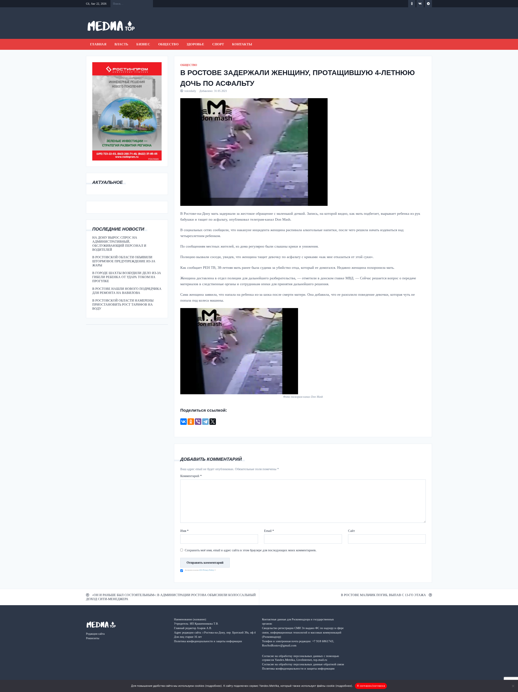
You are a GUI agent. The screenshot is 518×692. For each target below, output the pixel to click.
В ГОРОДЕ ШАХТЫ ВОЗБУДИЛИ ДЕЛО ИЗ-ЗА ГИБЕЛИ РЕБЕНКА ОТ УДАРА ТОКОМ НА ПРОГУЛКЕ (126, 277)
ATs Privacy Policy (206, 570)
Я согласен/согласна (371, 685)
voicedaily (190, 90)
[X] (212, 421)
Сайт (351, 531)
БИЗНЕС (143, 44)
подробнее (213, 685)
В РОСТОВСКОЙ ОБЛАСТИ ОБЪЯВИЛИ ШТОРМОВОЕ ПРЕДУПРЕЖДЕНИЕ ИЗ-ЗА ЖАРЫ (123, 261)
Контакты (242, 44)
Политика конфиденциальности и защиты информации (298, 668)
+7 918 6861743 (322, 641)
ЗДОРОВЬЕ (195, 44)
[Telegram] (205, 421)
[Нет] (513, 686)
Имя (184, 531)
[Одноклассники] (191, 421)
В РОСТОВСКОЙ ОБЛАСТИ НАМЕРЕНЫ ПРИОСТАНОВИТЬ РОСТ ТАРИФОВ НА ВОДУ (123, 304)
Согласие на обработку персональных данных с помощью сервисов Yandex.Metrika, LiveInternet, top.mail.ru (300, 657)
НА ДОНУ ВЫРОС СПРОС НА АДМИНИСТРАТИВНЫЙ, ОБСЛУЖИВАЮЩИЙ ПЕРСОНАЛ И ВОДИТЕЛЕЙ (119, 243)
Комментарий (191, 476)
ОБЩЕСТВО (168, 44)
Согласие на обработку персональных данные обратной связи (303, 664)
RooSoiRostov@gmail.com (279, 645)
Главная (98, 44)
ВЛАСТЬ (121, 44)
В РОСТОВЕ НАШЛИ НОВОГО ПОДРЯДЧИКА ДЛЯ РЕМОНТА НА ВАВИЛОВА (126, 290)
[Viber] (198, 421)
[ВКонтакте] (183, 421)
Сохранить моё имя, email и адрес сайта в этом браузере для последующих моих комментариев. (250, 550)
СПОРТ (218, 44)
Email (269, 531)
